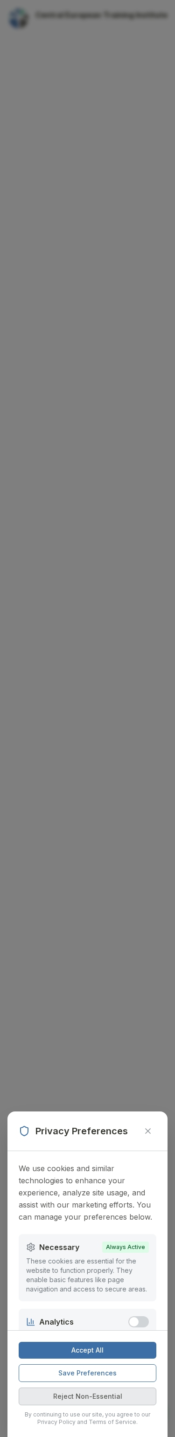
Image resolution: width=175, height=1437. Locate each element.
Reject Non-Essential (87, 1396)
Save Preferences (87, 1373)
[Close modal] (148, 1131)
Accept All (87, 1350)
